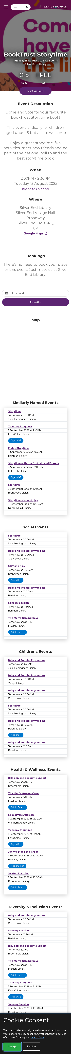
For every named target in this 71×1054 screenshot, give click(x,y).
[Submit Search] (27, 7)
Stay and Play (16, 565)
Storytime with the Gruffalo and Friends (33, 463)
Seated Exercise (18, 873)
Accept (12, 1046)
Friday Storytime (18, 448)
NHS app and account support (27, 778)
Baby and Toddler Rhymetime (26, 550)
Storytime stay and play (23, 500)
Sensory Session (18, 602)
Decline (31, 1046)
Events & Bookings (54, 6)
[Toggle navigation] (5, 7)
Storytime (14, 411)
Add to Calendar (37, 189)
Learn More (37, 1037)
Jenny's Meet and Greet (23, 851)
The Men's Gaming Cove (23, 617)
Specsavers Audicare (21, 814)
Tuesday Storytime (20, 426)
